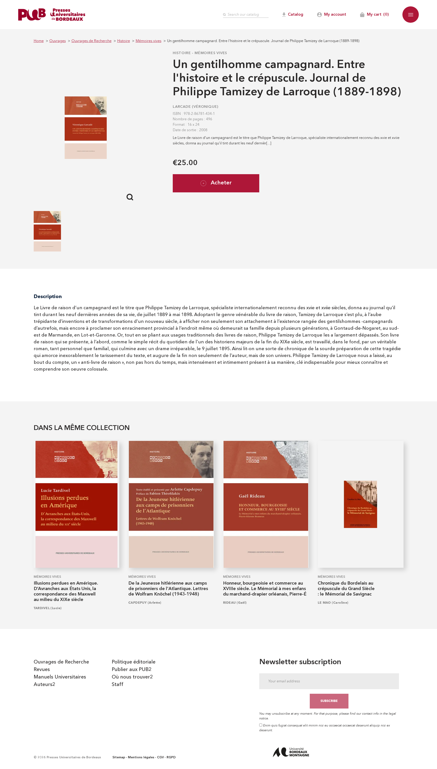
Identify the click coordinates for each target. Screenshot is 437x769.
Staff (117, 684)
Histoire (182, 53)
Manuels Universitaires (60, 677)
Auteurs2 (44, 684)
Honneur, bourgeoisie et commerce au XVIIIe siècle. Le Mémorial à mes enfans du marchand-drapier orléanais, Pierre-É (264, 589)
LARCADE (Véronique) (195, 107)
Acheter (221, 183)
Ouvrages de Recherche (61, 662)
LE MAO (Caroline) (333, 603)
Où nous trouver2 (132, 677)
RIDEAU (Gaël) (235, 603)
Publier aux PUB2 (132, 669)
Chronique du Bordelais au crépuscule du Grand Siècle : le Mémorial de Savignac (346, 589)
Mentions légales (141, 757)
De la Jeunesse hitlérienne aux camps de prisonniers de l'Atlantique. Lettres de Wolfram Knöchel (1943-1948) (168, 589)
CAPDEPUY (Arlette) (144, 603)
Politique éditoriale (133, 662)
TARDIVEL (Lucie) (48, 608)
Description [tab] (48, 296)
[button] (410, 14)
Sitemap (118, 757)
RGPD (171, 757)
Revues (42, 669)
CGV (160, 757)
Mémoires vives (211, 53)
